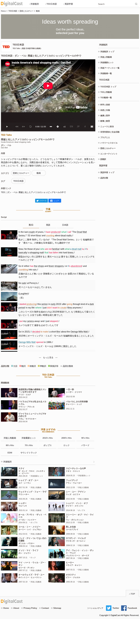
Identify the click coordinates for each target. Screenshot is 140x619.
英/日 (31, 225)
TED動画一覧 (106, 97)
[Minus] (50, 126)
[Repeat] (30, 126)
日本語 (65, 225)
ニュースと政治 (107, 126)
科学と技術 (105, 105)
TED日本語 (51, 4)
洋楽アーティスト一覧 (109, 68)
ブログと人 (105, 137)
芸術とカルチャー (26, 11)
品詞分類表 (68, 366)
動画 (38, 11)
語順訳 (103, 159)
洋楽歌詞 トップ (107, 51)
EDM (10, 452)
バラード (85, 445)
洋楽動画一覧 (106, 73)
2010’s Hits (48, 438)
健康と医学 (105, 115)
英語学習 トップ (107, 172)
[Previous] (16, 126)
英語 (48, 225)
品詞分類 (104, 178)
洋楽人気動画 (10, 438)
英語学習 (68, 4)
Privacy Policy (30, 608)
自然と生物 (105, 110)
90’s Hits (85, 438)
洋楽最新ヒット (29, 438)
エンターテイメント (109, 154)
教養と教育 (105, 121)
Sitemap (57, 608)
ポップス (47, 445)
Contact (45, 608)
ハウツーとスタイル (109, 143)
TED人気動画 (106, 92)
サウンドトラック (29, 452)
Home (3, 11)
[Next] (23, 126)
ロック (66, 445)
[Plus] (57, 126)
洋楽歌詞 (34, 4)
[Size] (91, 126)
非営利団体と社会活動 (109, 132)
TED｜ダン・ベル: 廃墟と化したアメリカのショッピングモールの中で (33, 192)
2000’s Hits (66, 438)
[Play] (7, 126)
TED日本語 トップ (108, 87)
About (16, 608)
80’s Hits (10, 445)
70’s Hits (29, 445)
